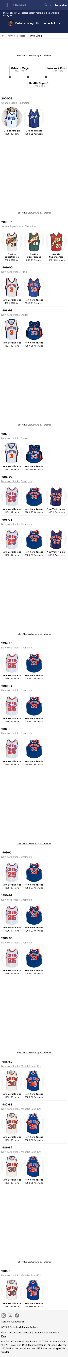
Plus (3, 1336)
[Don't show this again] (62, 14)
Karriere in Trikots (16, 36)
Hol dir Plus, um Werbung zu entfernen (34, 55)
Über (4, 1332)
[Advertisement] (34, 47)
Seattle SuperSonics (40, 83)
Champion (24, 102)
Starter (24, 314)
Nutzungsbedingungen (47, 1332)
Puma (24, 271)
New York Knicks (10, 271)
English (8, 15)
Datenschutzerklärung (21, 1332)
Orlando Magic (20, 68)
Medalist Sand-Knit (31, 1066)
